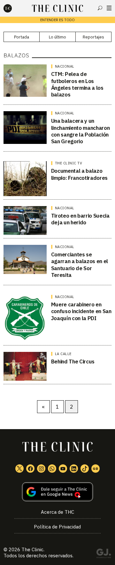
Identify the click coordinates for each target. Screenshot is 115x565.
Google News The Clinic (95, 468)
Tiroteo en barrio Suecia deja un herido (80, 219)
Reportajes (93, 37)
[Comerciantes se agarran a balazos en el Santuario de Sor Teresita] (25, 259)
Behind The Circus (73, 361)
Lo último (57, 37)
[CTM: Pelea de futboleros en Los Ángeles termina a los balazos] (25, 80)
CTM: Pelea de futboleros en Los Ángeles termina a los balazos (77, 84)
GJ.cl (103, 554)
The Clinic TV (68, 163)
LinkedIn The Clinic (74, 468)
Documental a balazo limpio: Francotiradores (79, 174)
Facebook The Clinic (30, 468)
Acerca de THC (57, 512)
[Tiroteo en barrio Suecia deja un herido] (25, 220)
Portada (21, 37)
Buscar (100, 8)
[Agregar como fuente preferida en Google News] (57, 491)
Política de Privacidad (57, 527)
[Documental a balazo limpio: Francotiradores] (25, 178)
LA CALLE (63, 354)
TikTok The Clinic (84, 468)
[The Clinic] (13, 8)
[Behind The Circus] (25, 366)
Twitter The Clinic (19, 468)
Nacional (64, 66)
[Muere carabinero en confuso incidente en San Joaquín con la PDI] (25, 318)
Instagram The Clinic (41, 468)
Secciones (109, 8)
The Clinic (32, 549)
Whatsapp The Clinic (52, 468)
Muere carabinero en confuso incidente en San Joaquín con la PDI (81, 311)
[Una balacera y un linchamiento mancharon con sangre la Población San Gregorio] (25, 127)
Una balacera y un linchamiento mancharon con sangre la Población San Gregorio (80, 131)
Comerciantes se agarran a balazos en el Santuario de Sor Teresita (79, 264)
